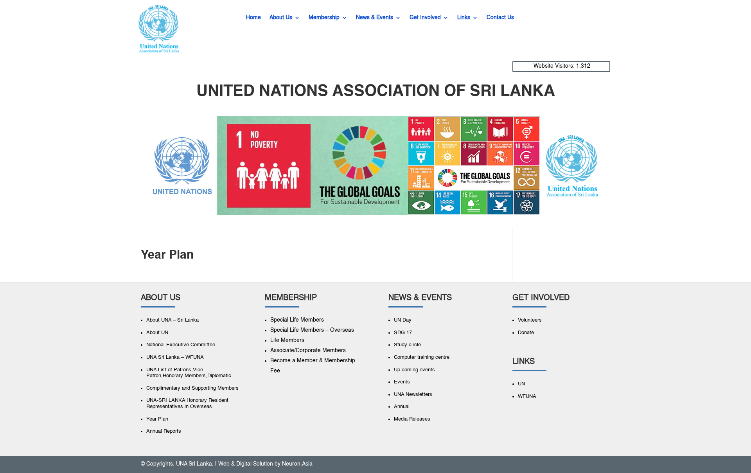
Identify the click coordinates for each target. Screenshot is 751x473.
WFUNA (527, 396)
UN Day (402, 320)
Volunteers (530, 320)
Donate (526, 332)
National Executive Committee (180, 344)
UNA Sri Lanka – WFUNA (175, 357)
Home (253, 17)
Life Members (287, 340)
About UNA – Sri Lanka (172, 320)
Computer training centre (421, 357)
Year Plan (157, 419)
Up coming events (414, 369)
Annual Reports (163, 431)
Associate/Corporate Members (308, 350)
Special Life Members (297, 320)
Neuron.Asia (297, 464)
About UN (157, 332)
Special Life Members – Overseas (312, 330)
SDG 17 (403, 332)
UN (521, 384)
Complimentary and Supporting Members (192, 388)
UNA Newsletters (413, 394)
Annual (402, 406)
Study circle (407, 344)
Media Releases (412, 419)
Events (402, 382)
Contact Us (500, 17)
